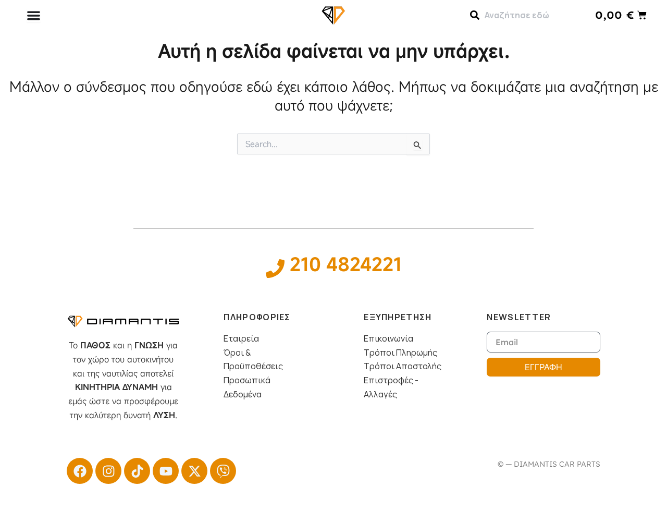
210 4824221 (346, 263)
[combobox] (523, 15)
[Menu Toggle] (34, 15)
